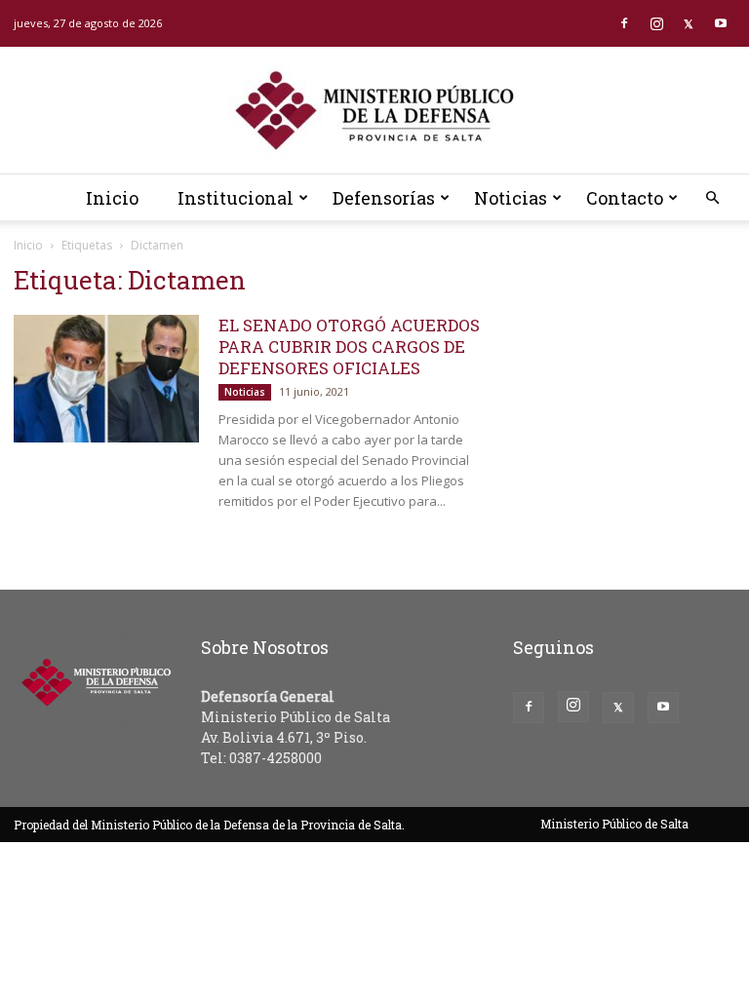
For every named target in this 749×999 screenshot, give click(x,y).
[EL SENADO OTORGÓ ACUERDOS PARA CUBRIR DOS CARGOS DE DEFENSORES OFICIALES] (106, 378)
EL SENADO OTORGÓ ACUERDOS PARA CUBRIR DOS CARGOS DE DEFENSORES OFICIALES (349, 346)
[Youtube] (720, 23)
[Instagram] (656, 23)
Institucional (235, 198)
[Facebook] (624, 23)
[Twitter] (688, 23)
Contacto (624, 198)
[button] (712, 198)
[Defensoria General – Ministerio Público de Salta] (374, 111)
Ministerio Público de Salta (614, 823)
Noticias (510, 198)
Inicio (112, 198)
